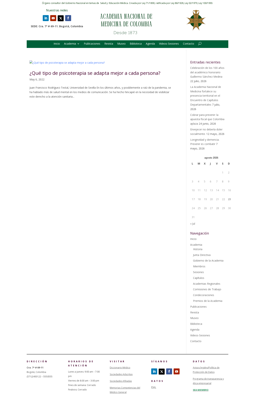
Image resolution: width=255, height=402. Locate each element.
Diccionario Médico (120, 367)
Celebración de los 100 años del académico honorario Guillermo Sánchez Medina (207, 72)
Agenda (150, 43)
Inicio (57, 43)
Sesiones (198, 272)
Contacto (188, 43)
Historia (197, 249)
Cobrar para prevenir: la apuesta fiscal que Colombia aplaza (207, 119)
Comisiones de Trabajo (207, 289)
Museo (121, 43)
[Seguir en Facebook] (68, 18)
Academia (70, 43)
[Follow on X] (61, 18)
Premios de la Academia (207, 301)
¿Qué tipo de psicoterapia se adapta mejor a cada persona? (94, 73)
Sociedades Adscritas (121, 374)
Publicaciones (92, 43)
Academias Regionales (206, 283)
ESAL (153, 387)
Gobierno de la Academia (208, 260)
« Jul (192, 223)
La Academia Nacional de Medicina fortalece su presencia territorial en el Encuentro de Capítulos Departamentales (205, 95)
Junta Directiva (202, 255)
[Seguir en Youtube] (53, 18)
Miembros (199, 266)
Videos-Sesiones (169, 43)
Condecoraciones (203, 295)
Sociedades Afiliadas (121, 381)
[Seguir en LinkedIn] (46, 18)
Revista (108, 43)
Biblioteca (136, 43)
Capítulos (198, 278)
